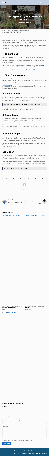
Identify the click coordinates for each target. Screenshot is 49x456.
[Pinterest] (17, 32)
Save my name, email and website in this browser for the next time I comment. (18, 440)
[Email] (43, 178)
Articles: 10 (24, 191)
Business (21, 22)
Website (34, 420)
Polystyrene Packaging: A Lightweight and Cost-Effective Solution (22, 69)
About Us (14, 453)
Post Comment (7, 443)
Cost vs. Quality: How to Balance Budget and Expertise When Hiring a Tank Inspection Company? (12, 405)
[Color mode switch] (40, 2)
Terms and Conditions (22, 453)
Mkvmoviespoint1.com (19, 450)
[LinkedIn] (20, 32)
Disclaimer (38, 453)
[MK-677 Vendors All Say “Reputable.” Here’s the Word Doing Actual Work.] (13, 259)
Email (19, 420)
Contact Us (44, 453)
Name (4, 420)
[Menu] (46, 2)
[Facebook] (11, 32)
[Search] (43, 2)
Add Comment (5, 426)
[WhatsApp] (35, 178)
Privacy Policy (31, 453)
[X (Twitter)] (14, 32)
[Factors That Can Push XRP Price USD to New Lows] (36, 259)
